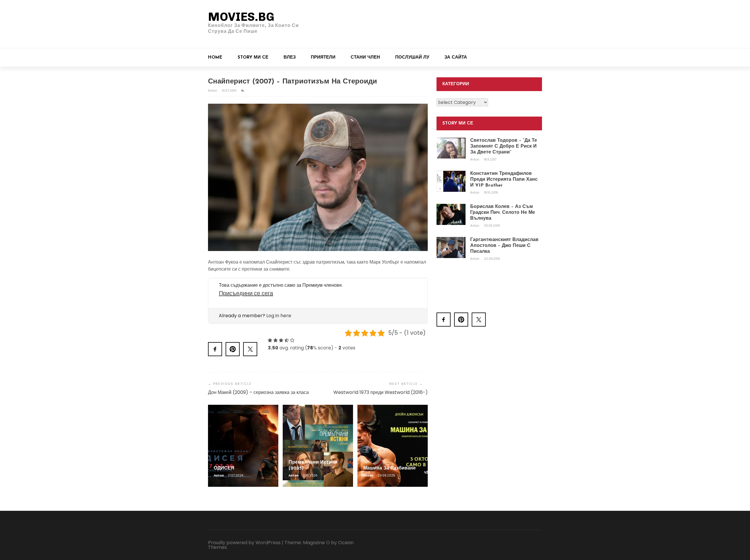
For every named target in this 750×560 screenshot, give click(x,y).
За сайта (455, 57)
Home (215, 57)
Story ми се (253, 57)
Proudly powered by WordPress (244, 542)
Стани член (365, 57)
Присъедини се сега (246, 293)
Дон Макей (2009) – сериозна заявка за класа (258, 392)
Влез (290, 57)
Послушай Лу (412, 57)
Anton (213, 90)
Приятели (323, 57)
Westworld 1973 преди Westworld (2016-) (380, 392)
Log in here (278, 315)
